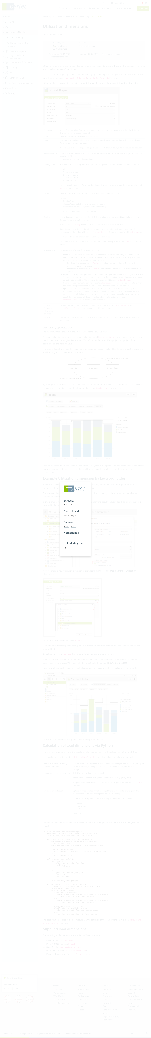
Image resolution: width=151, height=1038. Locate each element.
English (73, 505)
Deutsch (66, 505)
